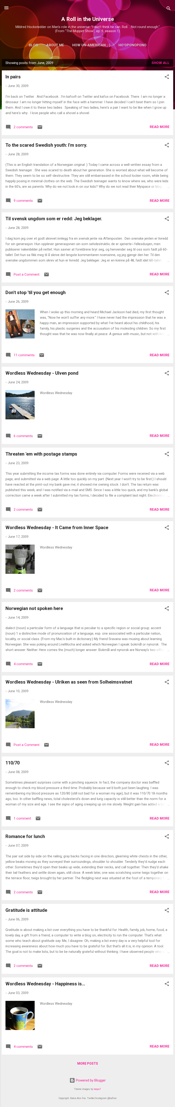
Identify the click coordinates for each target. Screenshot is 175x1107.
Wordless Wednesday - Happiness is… (45, 984)
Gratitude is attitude (26, 910)
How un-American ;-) (91, 45)
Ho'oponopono (132, 45)
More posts (87, 1063)
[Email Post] (40, 129)
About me (55, 45)
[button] (167, 77)
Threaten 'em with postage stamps (41, 454)
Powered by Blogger (90, 1080)
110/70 (12, 763)
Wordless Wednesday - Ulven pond (41, 373)
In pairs (13, 76)
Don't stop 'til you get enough (35, 292)
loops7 (97, 1089)
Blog (33, 45)
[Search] (168, 9)
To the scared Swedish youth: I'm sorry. (46, 145)
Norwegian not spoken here (34, 608)
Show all (161, 63)
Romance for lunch (25, 836)
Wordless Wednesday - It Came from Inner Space (56, 527)
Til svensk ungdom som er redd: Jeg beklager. (53, 218)
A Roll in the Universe (87, 19)
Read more (160, 127)
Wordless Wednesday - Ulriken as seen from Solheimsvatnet (68, 682)
